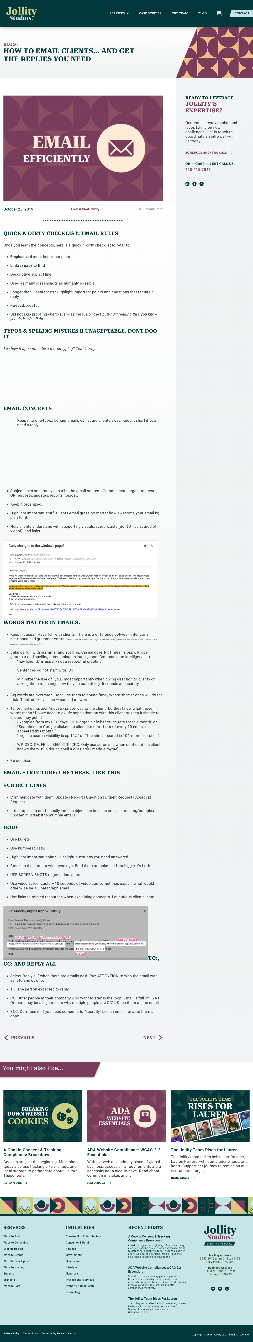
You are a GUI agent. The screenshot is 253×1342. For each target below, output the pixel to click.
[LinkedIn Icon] (187, 184)
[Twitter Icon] (201, 184)
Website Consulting (15, 1242)
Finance (71, 1248)
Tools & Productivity (85, 209)
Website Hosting (13, 1267)
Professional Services (80, 1279)
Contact (242, 13)
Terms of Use (30, 1333)
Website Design (13, 1255)
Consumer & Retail (78, 1242)
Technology (73, 1292)
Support (8, 1273)
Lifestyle (71, 1267)
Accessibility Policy (53, 1333)
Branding (9, 1279)
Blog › (10, 44)
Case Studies (150, 13)
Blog (202, 13)
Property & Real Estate (80, 1286)
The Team (180, 13)
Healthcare (73, 1261)
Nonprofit (72, 1273)
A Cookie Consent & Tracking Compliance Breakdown (32, 1152)
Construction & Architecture (83, 1236)
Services (117, 13)
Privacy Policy (11, 1333)
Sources (72, 1333)
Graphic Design (13, 1248)
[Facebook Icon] (194, 184)
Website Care (12, 1286)
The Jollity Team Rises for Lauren (204, 1149)
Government (74, 1255)
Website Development (17, 1261)
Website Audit (12, 1236)
